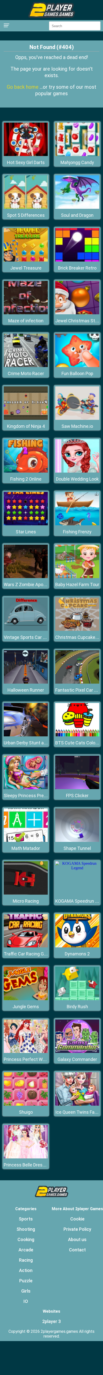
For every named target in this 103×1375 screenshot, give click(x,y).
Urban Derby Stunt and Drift (31, 742)
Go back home (23, 87)
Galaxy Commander (77, 1059)
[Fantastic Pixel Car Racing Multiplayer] (77, 682)
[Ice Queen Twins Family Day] (77, 1104)
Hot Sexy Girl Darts (26, 162)
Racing (26, 1260)
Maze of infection (26, 320)
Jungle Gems (25, 1006)
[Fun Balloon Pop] (77, 366)
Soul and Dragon (77, 215)
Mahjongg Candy (77, 162)
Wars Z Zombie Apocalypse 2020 (37, 584)
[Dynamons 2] (77, 946)
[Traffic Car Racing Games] (26, 946)
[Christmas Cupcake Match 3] (77, 629)
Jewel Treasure (26, 268)
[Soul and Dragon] (77, 207)
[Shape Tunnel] (77, 840)
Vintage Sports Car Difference (34, 637)
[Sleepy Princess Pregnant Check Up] (26, 788)
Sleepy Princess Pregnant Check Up (40, 795)
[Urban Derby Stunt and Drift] (26, 735)
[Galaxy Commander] (77, 1051)
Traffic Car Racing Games (29, 953)
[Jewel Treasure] (26, 260)
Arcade (25, 1249)
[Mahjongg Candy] (77, 154)
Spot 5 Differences (26, 215)
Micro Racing (26, 901)
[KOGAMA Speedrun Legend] (77, 868)
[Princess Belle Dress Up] (26, 1157)
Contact (77, 1249)
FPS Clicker (77, 795)
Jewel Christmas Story (78, 320)
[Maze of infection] (26, 313)
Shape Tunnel (77, 848)
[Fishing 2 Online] (26, 471)
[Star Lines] (26, 524)
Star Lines (26, 531)
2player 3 (51, 1321)
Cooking (26, 1239)
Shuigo (26, 1112)
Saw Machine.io (77, 426)
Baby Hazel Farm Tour (77, 584)
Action (25, 1270)
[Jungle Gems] (26, 999)
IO (26, 1301)
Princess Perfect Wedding (30, 1059)
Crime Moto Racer (26, 373)
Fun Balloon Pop (77, 373)
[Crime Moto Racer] (26, 366)
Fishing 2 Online (26, 479)
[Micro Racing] (26, 893)
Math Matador (26, 848)
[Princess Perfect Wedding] (26, 1051)
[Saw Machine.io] (77, 418)
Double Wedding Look (77, 479)
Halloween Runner (26, 690)
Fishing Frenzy (77, 531)
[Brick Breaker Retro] (77, 260)
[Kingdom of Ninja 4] (26, 418)
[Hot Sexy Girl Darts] (26, 154)
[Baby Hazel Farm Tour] (77, 577)
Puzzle (25, 1280)
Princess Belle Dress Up (27, 1164)
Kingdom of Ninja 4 (26, 426)
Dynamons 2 (77, 953)
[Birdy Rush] (77, 999)
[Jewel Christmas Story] (77, 313)
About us (77, 1239)
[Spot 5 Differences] (26, 207)
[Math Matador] (26, 840)
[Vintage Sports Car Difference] (26, 629)
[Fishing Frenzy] (77, 524)
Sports (26, 1218)
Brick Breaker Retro (77, 268)
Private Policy (77, 1229)
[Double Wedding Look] (77, 471)
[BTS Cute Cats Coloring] (77, 735)
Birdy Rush (77, 1006)
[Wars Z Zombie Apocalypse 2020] (26, 577)
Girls (25, 1291)
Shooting (25, 1229)
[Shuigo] (26, 1104)
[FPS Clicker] (77, 788)
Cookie (77, 1218)
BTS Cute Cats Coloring (79, 742)
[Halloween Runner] (26, 682)
